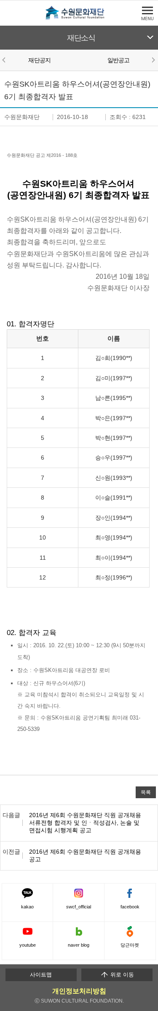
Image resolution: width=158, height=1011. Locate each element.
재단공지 (39, 60)
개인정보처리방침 (79, 991)
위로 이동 (121, 974)
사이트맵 (41, 974)
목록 (146, 792)
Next (153, 59)
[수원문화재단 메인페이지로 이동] (79, 18)
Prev (5, 59)
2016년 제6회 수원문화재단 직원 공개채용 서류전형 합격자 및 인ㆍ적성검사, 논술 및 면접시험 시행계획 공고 (85, 823)
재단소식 (81, 38)
